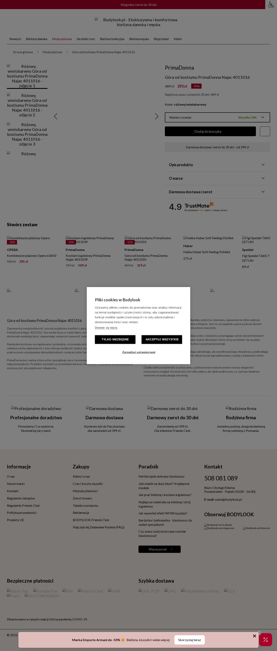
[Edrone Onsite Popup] (138, 325)
